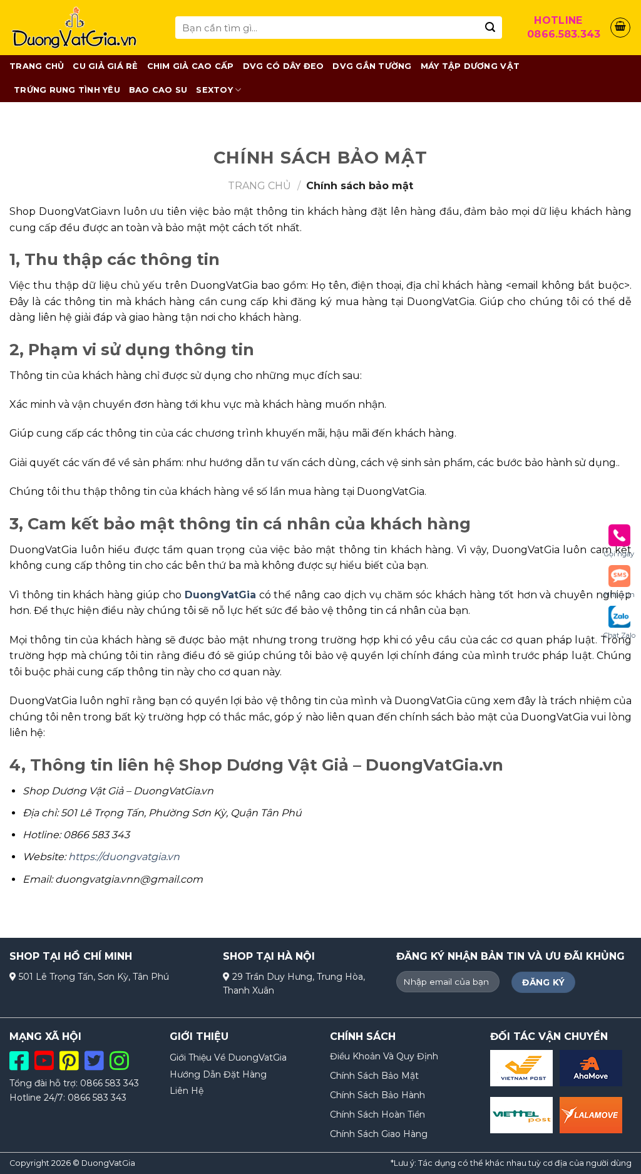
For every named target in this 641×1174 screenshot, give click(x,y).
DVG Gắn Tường (371, 66)
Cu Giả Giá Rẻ (105, 66)
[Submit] (490, 27)
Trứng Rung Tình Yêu (67, 90)
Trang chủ (259, 186)
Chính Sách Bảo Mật (374, 1075)
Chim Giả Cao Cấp (190, 66)
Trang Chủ (36, 66)
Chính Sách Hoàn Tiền (377, 1114)
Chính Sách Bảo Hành (377, 1095)
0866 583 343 (109, 1083)
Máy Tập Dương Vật (470, 66)
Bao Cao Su (158, 90)
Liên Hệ (186, 1090)
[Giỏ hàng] (620, 28)
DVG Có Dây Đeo (283, 66)
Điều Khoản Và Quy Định (384, 1056)
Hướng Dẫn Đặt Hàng (218, 1074)
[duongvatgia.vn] (82, 27)
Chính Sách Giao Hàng (379, 1134)
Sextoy (214, 90)
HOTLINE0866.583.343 (561, 27)
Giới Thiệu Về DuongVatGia (228, 1057)
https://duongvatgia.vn (124, 857)
